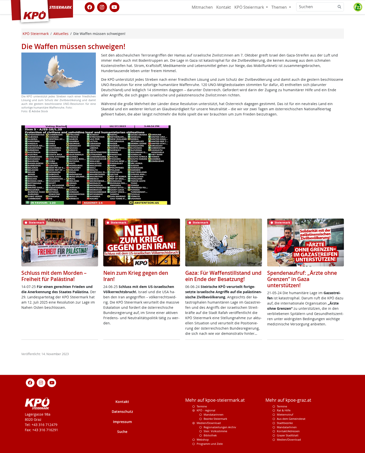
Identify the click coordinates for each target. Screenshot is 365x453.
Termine (202, 406)
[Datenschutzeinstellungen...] (358, 7)
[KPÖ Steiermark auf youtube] (114, 6)
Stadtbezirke (285, 423)
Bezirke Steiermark (215, 419)
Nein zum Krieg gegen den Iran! (135, 276)
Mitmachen (202, 7)
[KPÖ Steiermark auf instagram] (102, 6)
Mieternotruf (285, 414)
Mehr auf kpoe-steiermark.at (215, 400)
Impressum (122, 421)
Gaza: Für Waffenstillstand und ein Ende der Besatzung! (223, 276)
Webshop (203, 439)
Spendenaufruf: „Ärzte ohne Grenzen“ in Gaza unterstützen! (302, 279)
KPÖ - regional (206, 410)
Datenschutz (122, 411)
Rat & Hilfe (284, 410)
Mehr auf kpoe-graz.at (288, 400)
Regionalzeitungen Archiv (220, 427)
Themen (279, 7)
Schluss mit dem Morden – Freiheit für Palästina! (54, 276)
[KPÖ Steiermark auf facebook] (89, 6)
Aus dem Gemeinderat (291, 419)
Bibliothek (210, 435)
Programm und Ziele (210, 444)
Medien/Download (209, 423)
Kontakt (223, 7)
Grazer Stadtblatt (287, 435)
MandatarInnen (287, 427)
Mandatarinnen (213, 414)
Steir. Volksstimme (215, 431)
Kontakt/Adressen (288, 431)
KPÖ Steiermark (249, 7)
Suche (122, 431)
